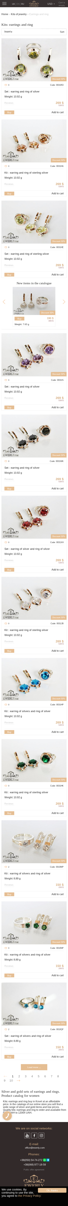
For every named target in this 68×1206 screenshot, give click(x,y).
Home (4, 14)
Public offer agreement (34, 1169)
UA (13, 4)
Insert (7, 31)
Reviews (8, 103)
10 (11, 1080)
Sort (62, 31)
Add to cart (58, 112)
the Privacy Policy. (29, 1195)
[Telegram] (47, 1160)
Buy (9, 112)
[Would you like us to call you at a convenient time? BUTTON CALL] (7, 1116)
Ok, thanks (52, 1190)
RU (22, 4)
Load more (34, 1067)
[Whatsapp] (44, 1160)
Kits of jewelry (19, 14)
